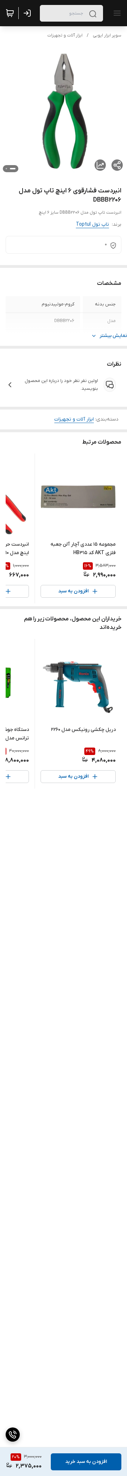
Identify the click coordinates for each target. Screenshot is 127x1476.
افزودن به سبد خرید (86, 1461)
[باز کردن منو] (115, 13)
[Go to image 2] (6, 168)
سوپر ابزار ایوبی (107, 35)
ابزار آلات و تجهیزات (65, 35)
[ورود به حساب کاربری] (28, 13)
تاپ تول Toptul (92, 224)
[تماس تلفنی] (13, 1434)
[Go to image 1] (13, 168)
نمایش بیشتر (113, 335)
